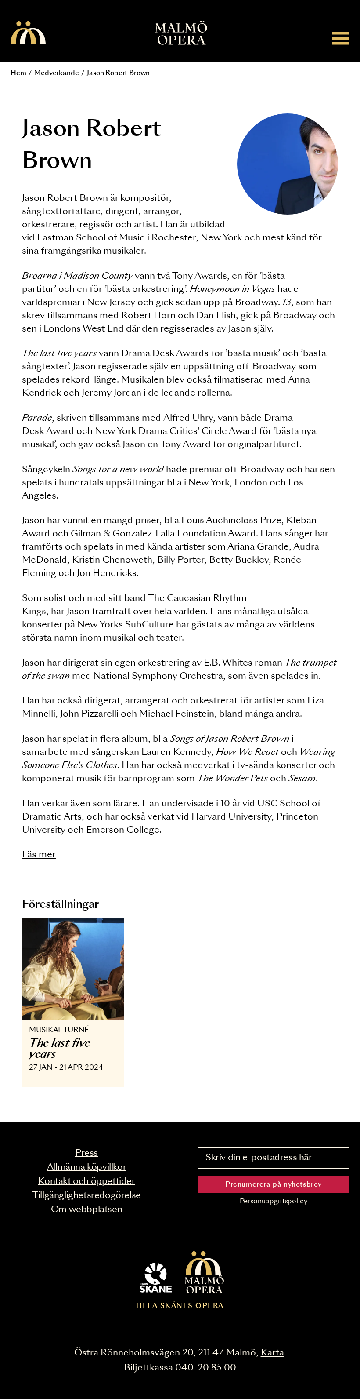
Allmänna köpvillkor (86, 1167)
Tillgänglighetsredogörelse (86, 1195)
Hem (18, 73)
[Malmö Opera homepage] (28, 33)
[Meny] (340, 38)
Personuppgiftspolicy (274, 1201)
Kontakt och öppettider (86, 1181)
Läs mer (39, 854)
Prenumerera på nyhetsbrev (273, 1184)
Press (86, 1153)
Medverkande (56, 73)
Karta (272, 1352)
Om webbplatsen (86, 1209)
